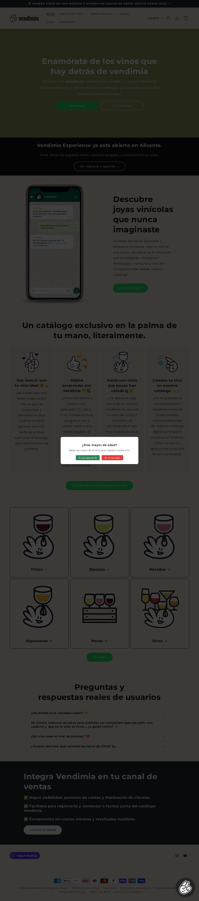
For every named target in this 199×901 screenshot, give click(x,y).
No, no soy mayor (112, 458)
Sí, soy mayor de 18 (88, 458)
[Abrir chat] (185, 887)
